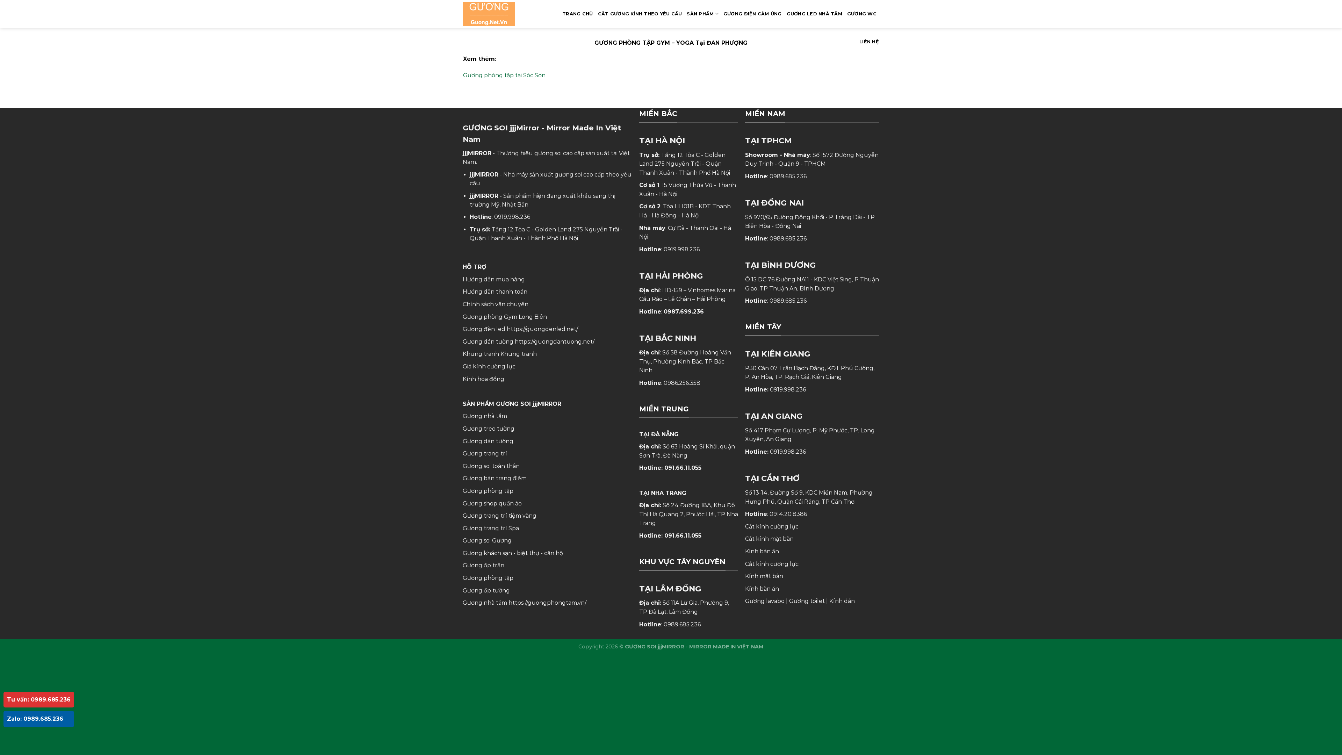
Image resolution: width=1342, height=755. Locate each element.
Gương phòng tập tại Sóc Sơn (504, 75)
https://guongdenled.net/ (542, 329)
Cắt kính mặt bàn (769, 538)
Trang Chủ (577, 13)
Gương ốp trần (483, 565)
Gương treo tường (488, 428)
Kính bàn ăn (762, 551)
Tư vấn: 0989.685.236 (39, 699)
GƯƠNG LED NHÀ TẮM (814, 13)
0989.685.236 (682, 624)
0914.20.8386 (788, 514)
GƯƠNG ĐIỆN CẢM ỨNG (752, 13)
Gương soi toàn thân (491, 466)
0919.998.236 (512, 217)
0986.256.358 (682, 383)
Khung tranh (518, 354)
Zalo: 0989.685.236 (35, 719)
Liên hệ (869, 41)
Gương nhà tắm (485, 416)
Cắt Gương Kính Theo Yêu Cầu (640, 13)
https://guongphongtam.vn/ (547, 602)
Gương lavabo (765, 601)
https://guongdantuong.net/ (554, 341)
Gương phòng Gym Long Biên (505, 317)
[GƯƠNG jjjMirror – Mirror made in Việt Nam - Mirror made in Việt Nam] (498, 14)
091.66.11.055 (682, 468)
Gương (502, 540)
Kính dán (842, 601)
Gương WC (861, 13)
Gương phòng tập (488, 578)
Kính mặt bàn (764, 576)
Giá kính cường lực (489, 366)
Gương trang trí (485, 453)
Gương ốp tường (486, 590)
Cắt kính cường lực (772, 526)
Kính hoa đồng (483, 379)
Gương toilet (807, 601)
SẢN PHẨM (700, 13)
